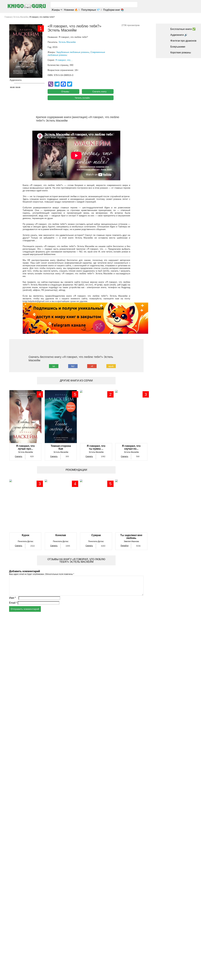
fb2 (72, 366)
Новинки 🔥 (71, 10)
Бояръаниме (177, 46)
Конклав (60, 535)
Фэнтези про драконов (183, 40)
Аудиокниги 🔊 (178, 35)
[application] (28, 84)
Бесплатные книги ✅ (183, 29)
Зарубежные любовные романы (72, 52)
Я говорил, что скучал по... (131, 447)
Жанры (56, 10)
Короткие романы (180, 52)
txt (54, 366)
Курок (25, 535)
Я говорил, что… (64, 60)
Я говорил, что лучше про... (25, 447)
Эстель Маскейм (67, 42)
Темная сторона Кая (61, 447)
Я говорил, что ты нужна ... (96, 447)
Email (13, 602)
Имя (12, 598)
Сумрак (96, 535)
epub (111, 366)
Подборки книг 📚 (113, 10)
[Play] (11, 83)
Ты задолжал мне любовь (131, 536)
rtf (92, 366)
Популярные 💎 (90, 10)
